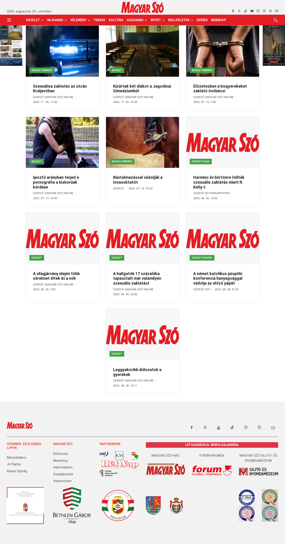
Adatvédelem (63, 467)
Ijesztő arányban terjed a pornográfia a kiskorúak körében (56, 182)
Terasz (99, 20)
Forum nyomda (212, 456)
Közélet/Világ (201, 161)
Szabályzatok (63, 474)
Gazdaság (135, 20)
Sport (156, 20)
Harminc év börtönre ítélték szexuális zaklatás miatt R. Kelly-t (218, 182)
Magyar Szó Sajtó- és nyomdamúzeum (258, 458)
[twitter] (239, 11)
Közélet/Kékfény (202, 70)
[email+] (273, 427)
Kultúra (116, 20)
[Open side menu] (9, 20)
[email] (276, 11)
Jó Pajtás (14, 464)
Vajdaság (55, 20)
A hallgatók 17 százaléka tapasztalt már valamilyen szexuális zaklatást (137, 278)
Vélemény (78, 20)
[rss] (270, 11)
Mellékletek (178, 20)
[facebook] (233, 11)
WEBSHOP (218, 20)
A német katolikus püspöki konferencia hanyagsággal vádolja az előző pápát (217, 278)
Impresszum (62, 481)
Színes (202, 20)
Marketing (60, 461)
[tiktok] (245, 11)
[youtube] (251, 11)
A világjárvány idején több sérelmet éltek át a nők (56, 276)
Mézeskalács (16, 458)
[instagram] (257, 11)
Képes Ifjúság (17, 471)
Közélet (33, 20)
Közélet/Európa (202, 258)
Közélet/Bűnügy (42, 70)
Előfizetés (60, 454)
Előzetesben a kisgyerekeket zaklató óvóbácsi (220, 88)
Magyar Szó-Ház (166, 456)
